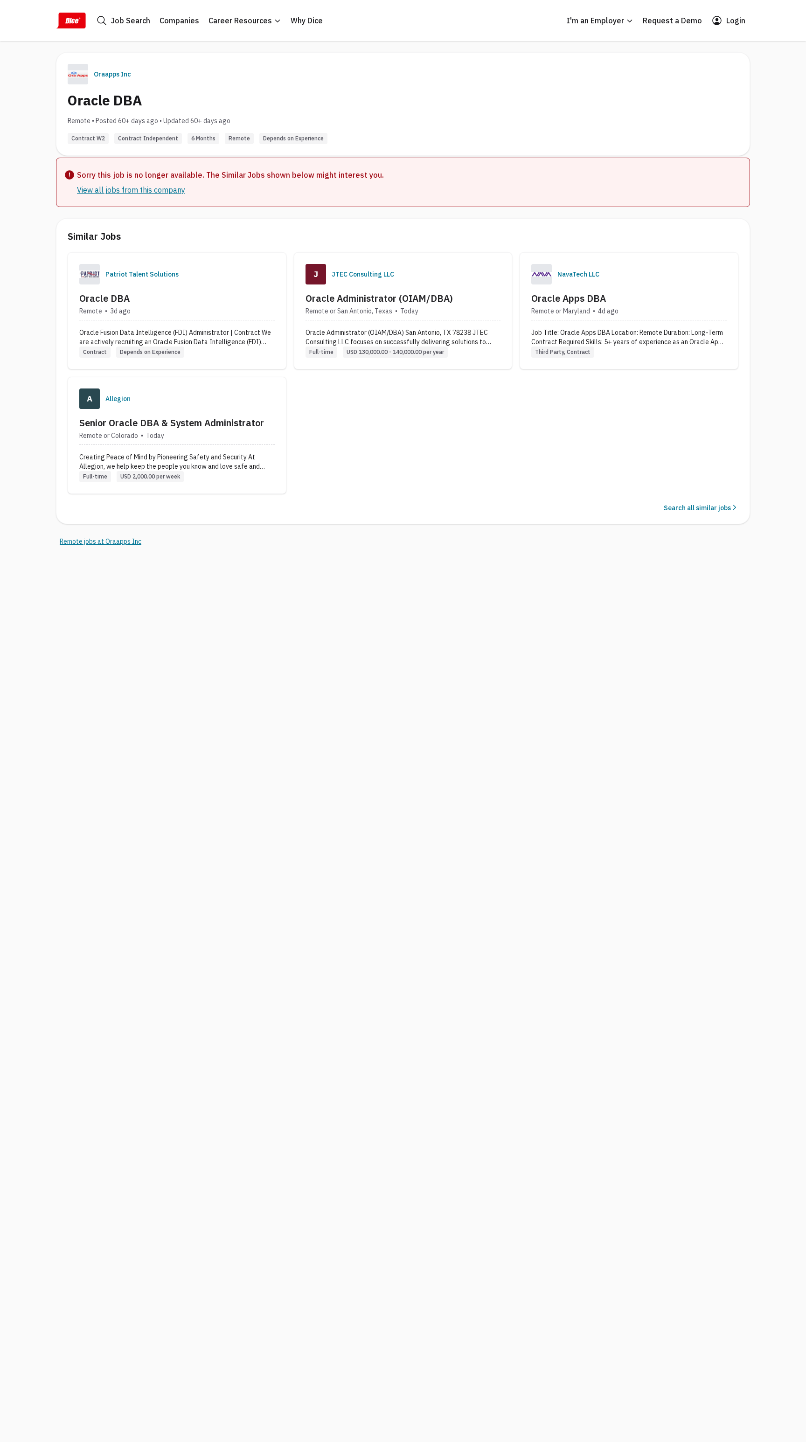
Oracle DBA (104, 298)
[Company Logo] (89, 274)
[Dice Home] (71, 20)
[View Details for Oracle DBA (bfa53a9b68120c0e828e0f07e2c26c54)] (177, 311)
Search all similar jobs (697, 508)
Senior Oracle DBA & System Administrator (171, 422)
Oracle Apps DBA (568, 298)
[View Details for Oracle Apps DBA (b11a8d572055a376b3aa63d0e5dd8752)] (629, 311)
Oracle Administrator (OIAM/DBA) (379, 298)
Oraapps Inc (112, 74)
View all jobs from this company (131, 189)
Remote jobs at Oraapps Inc (100, 541)
